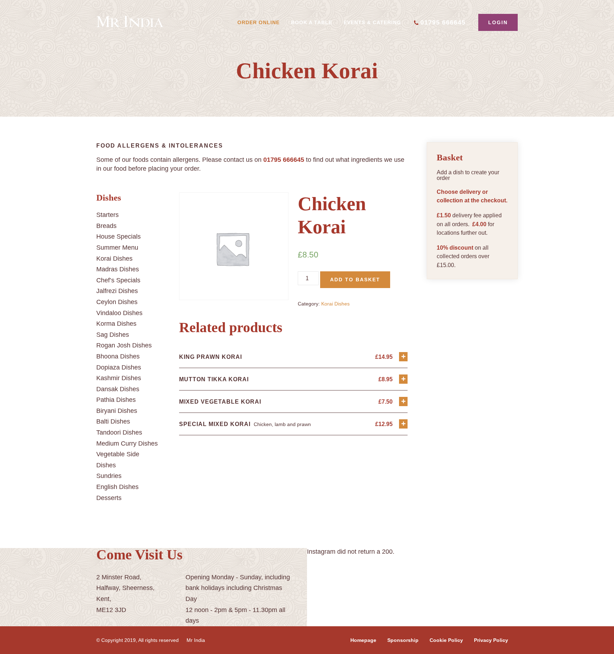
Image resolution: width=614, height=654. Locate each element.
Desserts (109, 497)
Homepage (363, 640)
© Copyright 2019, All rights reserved (137, 640)
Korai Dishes (114, 258)
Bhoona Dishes (118, 356)
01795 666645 (442, 22)
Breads (106, 225)
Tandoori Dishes (119, 432)
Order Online (258, 22)
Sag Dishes (112, 334)
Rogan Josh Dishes (124, 345)
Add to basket (355, 279)
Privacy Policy (491, 640)
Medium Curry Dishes (127, 443)
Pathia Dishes (116, 399)
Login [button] (498, 22)
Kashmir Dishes (118, 378)
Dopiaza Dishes (118, 367)
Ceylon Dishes (117, 301)
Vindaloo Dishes (119, 313)
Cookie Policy (446, 640)
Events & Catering (372, 22)
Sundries (109, 475)
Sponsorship (403, 640)
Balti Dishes (113, 421)
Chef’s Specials (118, 280)
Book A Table (311, 22)
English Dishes (117, 486)
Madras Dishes (117, 269)
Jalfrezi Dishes (117, 290)
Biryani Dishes (116, 410)
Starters (107, 214)
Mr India (196, 640)
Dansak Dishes (117, 389)
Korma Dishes (116, 323)
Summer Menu (117, 247)
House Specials (118, 236)
